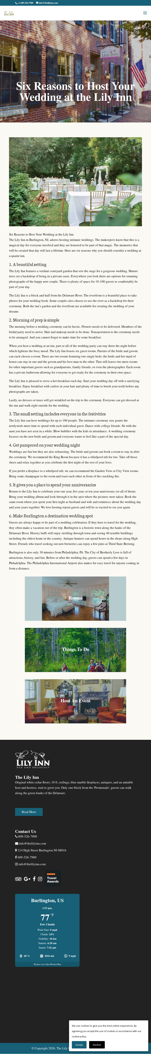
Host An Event (76, 700)
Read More (29, 812)
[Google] (27, 879)
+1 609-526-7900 (25, 2)
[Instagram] (40, 879)
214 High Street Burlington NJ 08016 (41, 850)
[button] (145, 15)
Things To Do (75, 649)
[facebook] (34, 879)
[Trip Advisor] (18, 879)
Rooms (75, 597)
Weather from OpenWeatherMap (47, 964)
